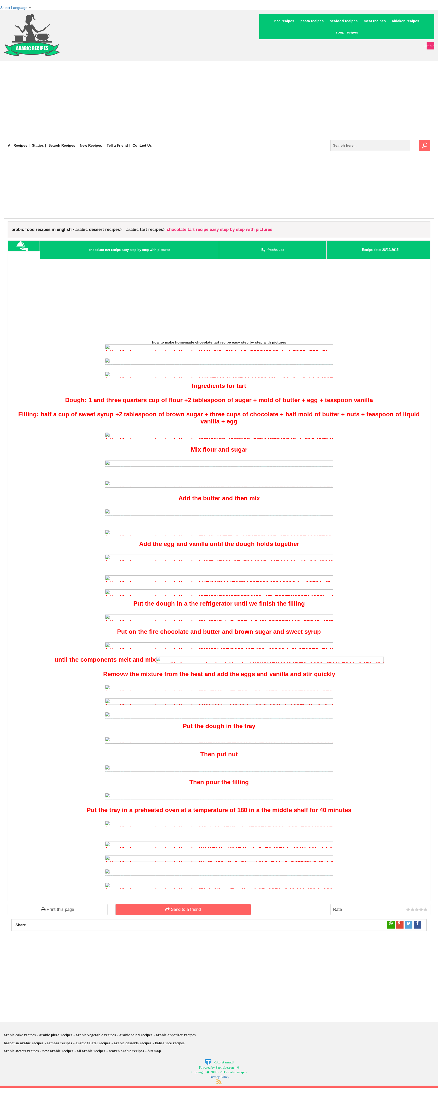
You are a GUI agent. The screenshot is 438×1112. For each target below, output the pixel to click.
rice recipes (284, 21)
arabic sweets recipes (21, 1051)
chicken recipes (405, 21)
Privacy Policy (219, 1077)
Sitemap (154, 1051)
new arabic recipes (57, 1051)
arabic (430, 46)
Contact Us (142, 145)
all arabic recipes (91, 1051)
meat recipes (375, 21)
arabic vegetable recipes (96, 1035)
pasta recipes (312, 21)
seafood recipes (344, 21)
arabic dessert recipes (97, 229)
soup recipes (347, 32)
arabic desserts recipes (132, 1043)
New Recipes (91, 145)
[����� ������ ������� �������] (219, 1062)
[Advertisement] (219, 98)
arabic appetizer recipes (176, 1035)
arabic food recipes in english (41, 229)
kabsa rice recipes (170, 1043)
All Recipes (17, 145)
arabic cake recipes (20, 1035)
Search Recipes (61, 145)
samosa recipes (59, 1043)
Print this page (59, 909)
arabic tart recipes (144, 229)
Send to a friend (185, 909)
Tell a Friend (117, 145)
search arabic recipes (126, 1051)
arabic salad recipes (135, 1035)
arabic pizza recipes (55, 1035)
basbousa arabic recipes (23, 1043)
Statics (38, 145)
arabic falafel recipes (93, 1043)
